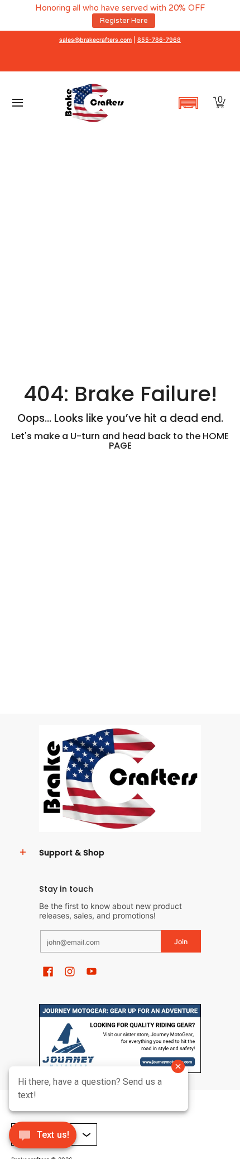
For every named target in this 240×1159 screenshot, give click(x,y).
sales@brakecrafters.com (95, 39)
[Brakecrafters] (94, 102)
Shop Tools (165, 20)
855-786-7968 (159, 39)
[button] (188, 102)
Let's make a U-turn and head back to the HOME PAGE (120, 440)
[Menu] (17, 102)
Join (181, 941)
